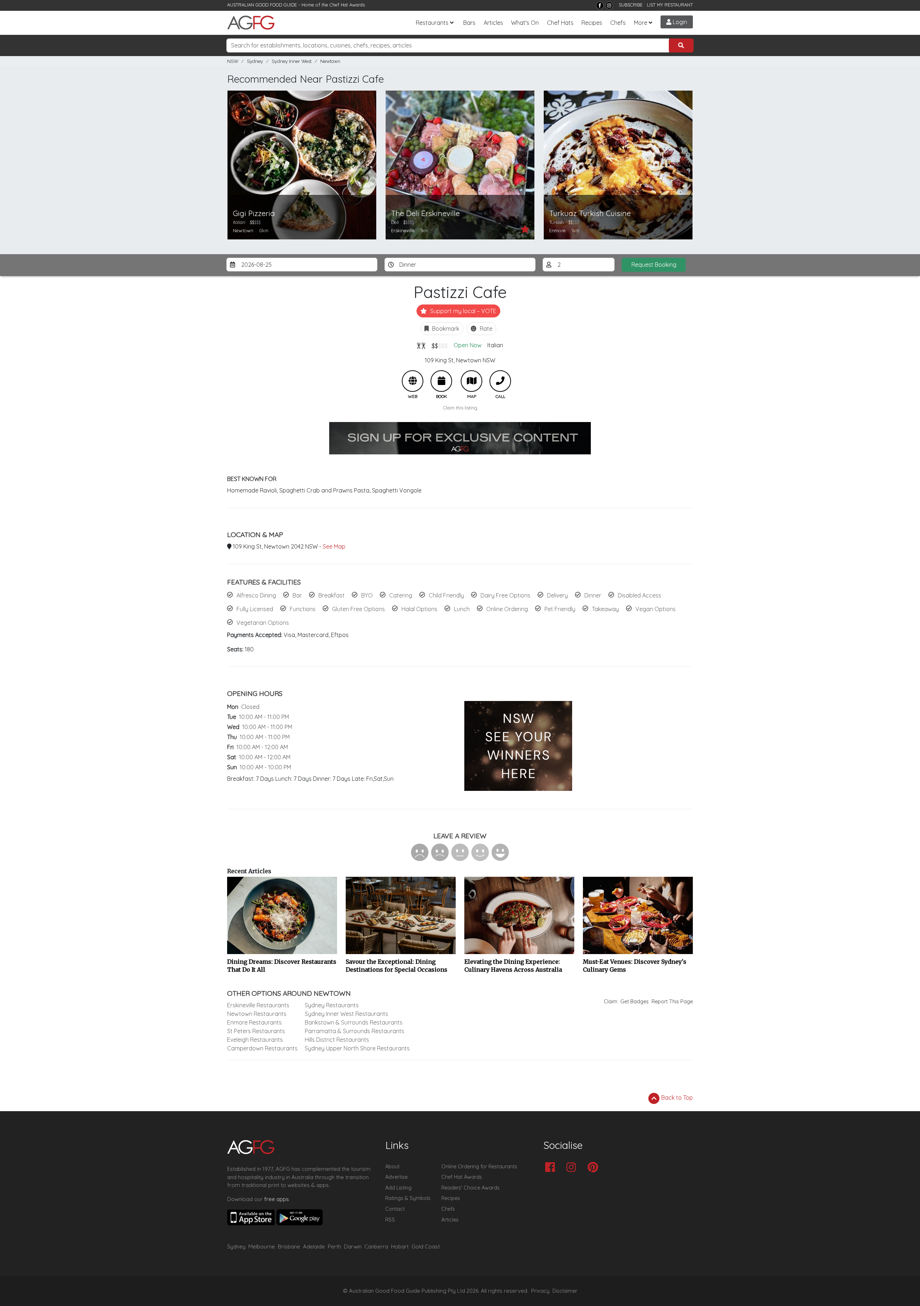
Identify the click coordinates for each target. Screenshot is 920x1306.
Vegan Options (655, 609)
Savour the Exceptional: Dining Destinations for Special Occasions (396, 965)
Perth (334, 1246)
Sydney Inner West (292, 61)
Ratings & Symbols (408, 1198)
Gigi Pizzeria (254, 213)
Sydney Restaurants (332, 1005)
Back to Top (676, 1097)
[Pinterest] (594, 1168)
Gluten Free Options (358, 609)
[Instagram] (609, 5)
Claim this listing (460, 408)
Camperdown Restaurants (262, 1048)
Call (500, 381)
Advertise (396, 1177)
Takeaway (605, 609)
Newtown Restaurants (256, 1013)
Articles (493, 22)
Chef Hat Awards (347, 5)
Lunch (462, 609)
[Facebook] (600, 5)
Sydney (255, 61)
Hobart (400, 1246)
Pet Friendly (559, 609)
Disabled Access (639, 595)
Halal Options (419, 609)
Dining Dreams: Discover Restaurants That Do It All (281, 965)
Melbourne (261, 1246)
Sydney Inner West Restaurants (346, 1013)
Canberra (376, 1246)
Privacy (540, 1291)
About (392, 1166)
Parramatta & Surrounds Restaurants (354, 1031)
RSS (390, 1219)
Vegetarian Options (262, 622)
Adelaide (314, 1246)
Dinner (592, 595)
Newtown (330, 61)
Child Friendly (446, 595)
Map (471, 381)
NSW (232, 61)
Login (679, 22)
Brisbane (289, 1246)
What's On (525, 22)
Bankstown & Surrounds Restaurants (353, 1022)
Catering (400, 595)
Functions (303, 609)
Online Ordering (507, 609)
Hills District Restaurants (337, 1039)
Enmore (557, 230)
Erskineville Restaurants (258, 1005)
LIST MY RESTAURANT (670, 5)
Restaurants (432, 22)
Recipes (591, 22)
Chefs (618, 22)
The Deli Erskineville (425, 213)
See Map (334, 546)
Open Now (468, 345)
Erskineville (403, 230)
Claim (610, 1001)
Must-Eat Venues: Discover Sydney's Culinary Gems (634, 965)
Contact (395, 1209)
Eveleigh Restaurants (255, 1039)
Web (412, 381)
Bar (297, 595)
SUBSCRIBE (631, 5)
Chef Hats (560, 22)
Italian (495, 345)
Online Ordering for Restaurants (479, 1166)
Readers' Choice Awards (470, 1187)
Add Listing (398, 1187)
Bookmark (445, 328)
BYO (367, 595)
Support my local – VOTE (462, 311)
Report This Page (672, 1001)
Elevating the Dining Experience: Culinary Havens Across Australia (513, 965)
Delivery (557, 595)
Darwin (353, 1246)
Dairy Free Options (505, 595)
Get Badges (634, 1001)
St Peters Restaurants (256, 1031)
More (640, 22)
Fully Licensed (254, 609)
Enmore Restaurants (254, 1022)
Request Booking (653, 264)
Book (441, 381)
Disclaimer (565, 1291)
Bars (469, 22)
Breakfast (331, 595)
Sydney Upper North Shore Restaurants (357, 1048)
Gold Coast (425, 1246)
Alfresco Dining (256, 595)
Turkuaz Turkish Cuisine (590, 213)
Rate (485, 328)
